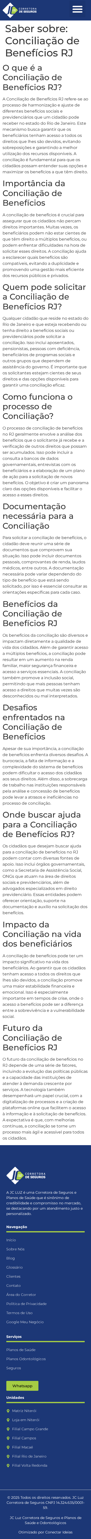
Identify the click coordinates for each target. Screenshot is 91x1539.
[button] (77, 9)
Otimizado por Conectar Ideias (45, 1532)
